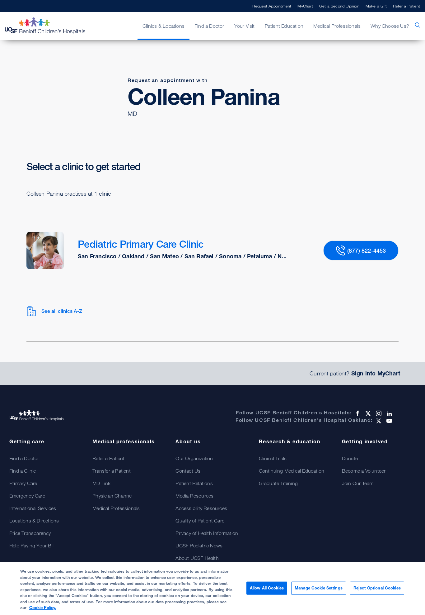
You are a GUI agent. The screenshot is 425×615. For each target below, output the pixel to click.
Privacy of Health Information (206, 533)
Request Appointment (272, 5)
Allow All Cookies (267, 587)
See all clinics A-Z (61, 311)
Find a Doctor (24, 458)
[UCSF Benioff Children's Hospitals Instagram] (378, 413)
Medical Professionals (116, 508)
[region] (212, 588)
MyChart (305, 5)
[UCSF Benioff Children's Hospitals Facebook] (357, 413)
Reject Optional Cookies (377, 587)
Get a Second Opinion (339, 5)
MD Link (101, 483)
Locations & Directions (34, 520)
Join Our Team (358, 483)
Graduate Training (278, 483)
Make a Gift (376, 5)
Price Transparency (30, 533)
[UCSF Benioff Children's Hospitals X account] (367, 413)
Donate (350, 458)
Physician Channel (112, 495)
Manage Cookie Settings (319, 587)
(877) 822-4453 (366, 250)
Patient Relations (194, 483)
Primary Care (23, 483)
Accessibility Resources (201, 508)
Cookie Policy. (42, 607)
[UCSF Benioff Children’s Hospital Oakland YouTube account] (388, 421)
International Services (32, 508)
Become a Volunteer (364, 471)
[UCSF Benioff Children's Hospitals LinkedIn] (388, 413)
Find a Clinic (22, 471)
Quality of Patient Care (199, 520)
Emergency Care (27, 495)
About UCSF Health (196, 558)
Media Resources (194, 495)
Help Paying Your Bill (31, 545)
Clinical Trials (273, 458)
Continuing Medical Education (292, 471)
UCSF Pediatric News (198, 545)
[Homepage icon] (51, 25)
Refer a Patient (406, 5)
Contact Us (187, 471)
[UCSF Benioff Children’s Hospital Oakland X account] (378, 421)
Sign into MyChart (375, 373)
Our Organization (194, 458)
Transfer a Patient (111, 471)
